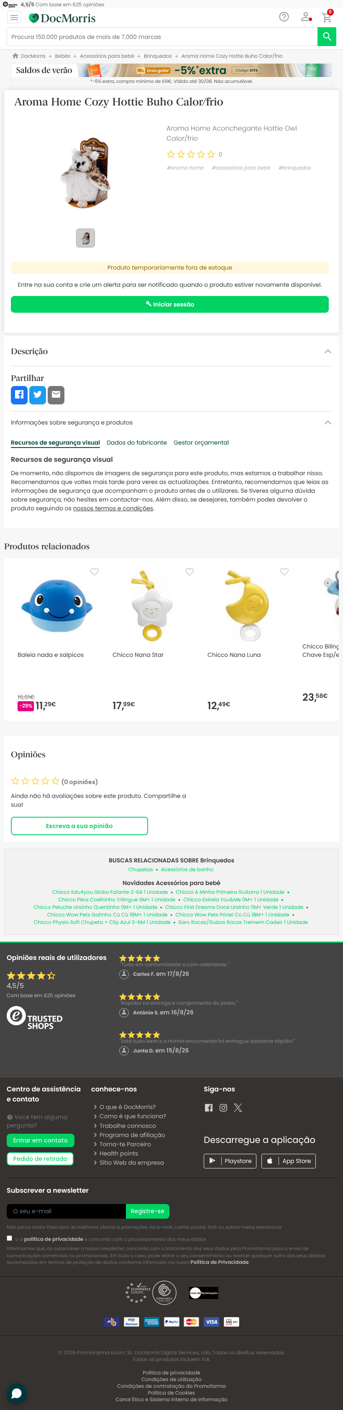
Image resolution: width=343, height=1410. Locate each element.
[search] (326, 36)
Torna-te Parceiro (125, 1144)
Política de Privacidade (219, 1262)
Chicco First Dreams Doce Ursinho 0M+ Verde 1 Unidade (234, 907)
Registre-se (147, 1211)
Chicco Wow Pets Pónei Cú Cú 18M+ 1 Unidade (232, 915)
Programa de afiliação (132, 1135)
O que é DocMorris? (128, 1107)
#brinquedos (294, 168)
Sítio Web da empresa (132, 1162)
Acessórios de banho (187, 869)
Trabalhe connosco (128, 1126)
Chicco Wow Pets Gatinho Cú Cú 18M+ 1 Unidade (107, 915)
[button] (306, 16)
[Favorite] (94, 572)
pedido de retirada (40, 1159)
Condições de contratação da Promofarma (171, 1386)
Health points (119, 1153)
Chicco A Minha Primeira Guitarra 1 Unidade (230, 892)
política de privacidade (53, 1239)
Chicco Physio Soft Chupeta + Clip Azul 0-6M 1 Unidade (102, 922)
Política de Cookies (171, 1393)
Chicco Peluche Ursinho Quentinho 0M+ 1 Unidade (95, 907)
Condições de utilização (171, 1379)
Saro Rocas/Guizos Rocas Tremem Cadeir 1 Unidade (243, 922)
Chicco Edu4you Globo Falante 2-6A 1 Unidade (110, 892)
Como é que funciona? (133, 1116)
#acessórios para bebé (241, 168)
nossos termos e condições (113, 508)
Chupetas (140, 869)
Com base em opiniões (41, 995)
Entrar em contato (40, 1140)
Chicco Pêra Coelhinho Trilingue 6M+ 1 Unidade (116, 899)
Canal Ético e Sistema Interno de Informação (171, 1399)
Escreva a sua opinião (79, 826)
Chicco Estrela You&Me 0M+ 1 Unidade (231, 899)
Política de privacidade (171, 1373)
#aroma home (184, 168)
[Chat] (284, 17)
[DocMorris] (62, 18)
